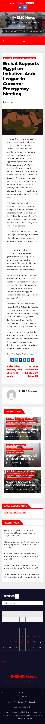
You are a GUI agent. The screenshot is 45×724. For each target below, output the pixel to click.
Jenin (25, 475)
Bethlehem (11, 471)
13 (22, 636)
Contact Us (22, 702)
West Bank (20, 452)
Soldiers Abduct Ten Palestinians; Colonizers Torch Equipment (22, 485)
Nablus (31, 475)
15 (34, 636)
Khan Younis (31, 422)
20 (22, 642)
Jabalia (22, 422)
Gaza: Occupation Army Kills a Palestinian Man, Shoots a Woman (22, 432)
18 (10, 642)
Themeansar (22, 696)
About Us (11, 702)
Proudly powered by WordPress (14, 693)
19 (16, 642)
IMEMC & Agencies (29, 391)
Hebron (9, 445)
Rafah (29, 426)
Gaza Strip (29, 418)
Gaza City (10, 418)
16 (39, 636)
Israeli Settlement (14, 448)
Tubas (20, 479)
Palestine (21, 426)
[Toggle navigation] (24, 41)
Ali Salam (26, 436)
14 (28, 636)
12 (16, 636)
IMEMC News (27, 489)
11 (10, 636)
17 (4, 642)
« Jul (4, 661)
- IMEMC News (22, 17)
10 (4, 636)
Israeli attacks (12, 422)
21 (28, 642)
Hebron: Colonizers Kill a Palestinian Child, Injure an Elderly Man (21, 458)
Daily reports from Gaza (15, 513)
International (19, 58)
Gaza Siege (8, 58)
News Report (31, 58)
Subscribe (33, 702)
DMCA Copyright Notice (22, 707)
